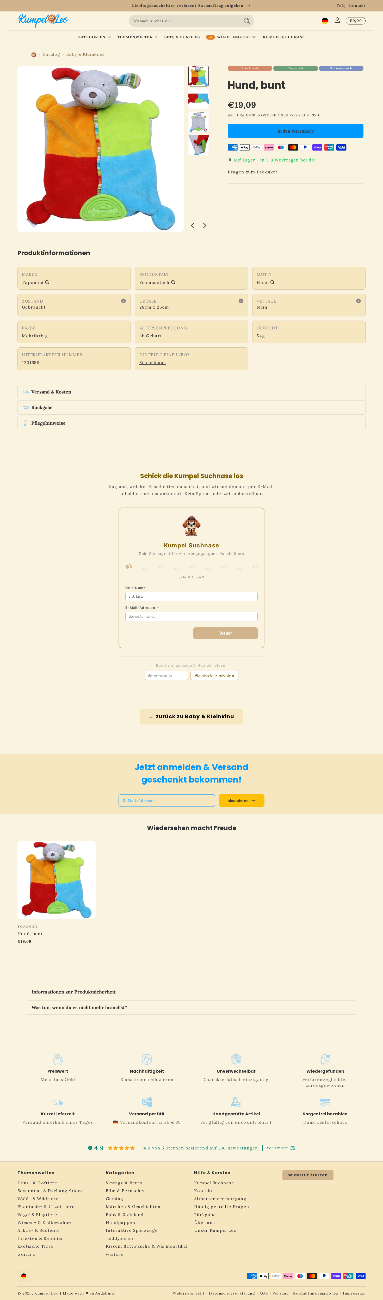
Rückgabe (205, 1214)
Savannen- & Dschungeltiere (50, 1190)
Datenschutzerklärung (232, 1293)
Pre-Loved (250, 68)
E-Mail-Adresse (142, 607)
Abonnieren (238, 800)
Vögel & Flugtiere (37, 1214)
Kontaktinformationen (316, 1293)
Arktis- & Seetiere (38, 1230)
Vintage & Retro (124, 1183)
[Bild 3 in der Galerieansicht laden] (198, 121)
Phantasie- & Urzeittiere (46, 1206)
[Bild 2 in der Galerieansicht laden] (198, 99)
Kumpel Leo (46, 1293)
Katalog (51, 54)
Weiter (225, 633)
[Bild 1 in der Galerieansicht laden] (198, 76)
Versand (297, 115)
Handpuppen (120, 1222)
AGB (264, 1293)
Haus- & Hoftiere (37, 1183)
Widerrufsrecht (189, 1293)
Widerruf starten (308, 1175)
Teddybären (119, 1238)
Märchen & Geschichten (133, 1206)
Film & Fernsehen (126, 1190)
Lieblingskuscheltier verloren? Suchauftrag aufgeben (187, 5)
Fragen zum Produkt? (252, 171)
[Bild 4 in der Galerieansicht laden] (198, 144)
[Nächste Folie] (205, 225)
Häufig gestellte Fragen (221, 1206)
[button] (325, 20)
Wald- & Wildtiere (38, 1199)
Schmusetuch (341, 68)
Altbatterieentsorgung (220, 1199)
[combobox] (183, 21)
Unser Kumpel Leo (215, 1230)
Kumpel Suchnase (214, 1183)
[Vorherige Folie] (192, 225)
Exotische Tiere (35, 1246)
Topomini (295, 68)
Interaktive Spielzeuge (132, 1230)
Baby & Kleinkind (85, 54)
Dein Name (135, 588)
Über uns (204, 1222)
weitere (26, 1254)
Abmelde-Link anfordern (214, 675)
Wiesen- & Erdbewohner (45, 1222)
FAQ (341, 5)
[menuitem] (59, 1183)
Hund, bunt (30, 933)
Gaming (114, 1199)
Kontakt (357, 5)
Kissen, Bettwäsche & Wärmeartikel (147, 1246)
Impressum (354, 1293)
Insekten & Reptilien (40, 1238)
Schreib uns (152, 362)
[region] (191, 5)
